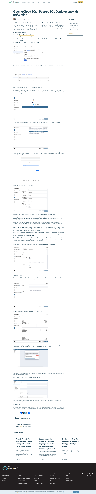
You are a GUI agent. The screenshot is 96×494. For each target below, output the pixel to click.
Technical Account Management (24, 478)
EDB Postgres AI (5, 475)
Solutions (28, 2)
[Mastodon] (89, 473)
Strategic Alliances (69, 480)
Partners (39, 2)
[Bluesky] (92, 473)
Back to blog (16, 6)
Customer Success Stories (55, 478)
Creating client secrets (73, 23)
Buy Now (80, 2)
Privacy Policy (19, 492)
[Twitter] (85, 473)
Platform (24, 2)
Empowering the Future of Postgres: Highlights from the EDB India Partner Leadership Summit (47, 444)
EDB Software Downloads (39, 476)
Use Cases (20, 476)
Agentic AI (4, 480)
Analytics (4, 478)
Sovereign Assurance (22, 481)
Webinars (51, 481)
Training (35, 480)
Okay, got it (76, 492)
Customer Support (21, 480)
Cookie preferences (68, 492)
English (90, 475)
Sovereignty (34, 2)
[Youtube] (87, 473)
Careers (67, 478)
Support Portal (36, 478)
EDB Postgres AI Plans (38, 483)
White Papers (52, 483)
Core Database (5, 476)
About (49, 2)
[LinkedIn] (82, 473)
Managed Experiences (22, 483)
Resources (44, 2)
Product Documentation (38, 475)
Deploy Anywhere (5, 481)
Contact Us (75, 2)
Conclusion (71, 33)
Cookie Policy (26, 492)
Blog (51, 476)
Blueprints (20, 475)
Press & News (68, 476)
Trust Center (36, 481)
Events (51, 480)
